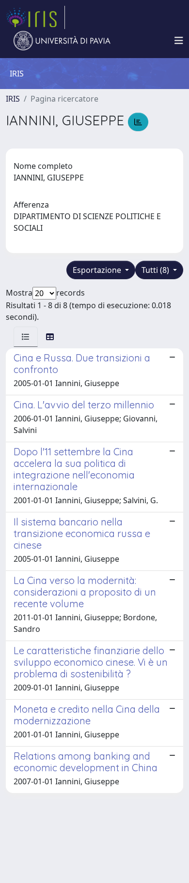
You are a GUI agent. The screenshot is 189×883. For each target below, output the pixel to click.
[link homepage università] (62, 40)
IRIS (13, 98)
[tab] (26, 337)
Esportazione (98, 270)
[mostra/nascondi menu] (178, 40)
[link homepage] (35, 17)
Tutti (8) (156, 270)
